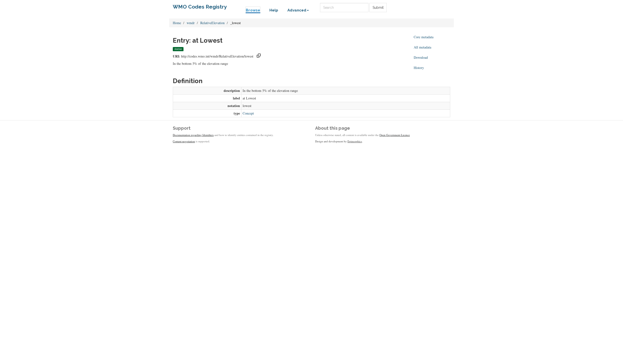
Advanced (296, 10)
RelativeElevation (212, 22)
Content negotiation (184, 141)
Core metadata (423, 37)
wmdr (191, 22)
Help (273, 10)
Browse (253, 10)
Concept (248, 113)
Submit (378, 8)
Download (421, 57)
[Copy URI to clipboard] (259, 56)
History (419, 67)
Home (177, 22)
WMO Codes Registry (200, 7)
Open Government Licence (394, 135)
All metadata (422, 47)
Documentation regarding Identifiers (193, 135)
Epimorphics (355, 141)
